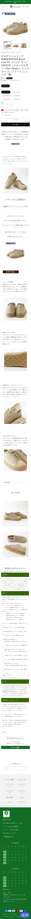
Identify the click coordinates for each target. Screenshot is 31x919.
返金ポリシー (15, 914)
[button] (3, 6)
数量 (2, 102)
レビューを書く (15, 747)
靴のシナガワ (8, 914)
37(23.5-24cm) (7, 96)
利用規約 (6, 916)
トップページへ (21, 802)
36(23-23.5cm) (17, 92)
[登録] (26, 768)
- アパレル (22, 797)
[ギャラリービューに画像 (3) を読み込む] (23, 45)
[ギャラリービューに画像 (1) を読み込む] (7, 45)
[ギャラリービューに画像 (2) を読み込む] (15, 45)
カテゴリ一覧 (21, 779)
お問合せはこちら (9, 836)
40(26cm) (17, 99)
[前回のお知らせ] (3, 2)
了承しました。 (8, 115)
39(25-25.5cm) (7, 99)
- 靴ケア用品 (9, 797)
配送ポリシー (12, 916)
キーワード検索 (9, 779)
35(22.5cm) (6, 92)
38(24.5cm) (17, 96)
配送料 (4, 80)
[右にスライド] (29, 45)
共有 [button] (4, 732)
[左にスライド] (1, 45)
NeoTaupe (6, 86)
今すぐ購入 (15, 124)
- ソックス (9, 802)
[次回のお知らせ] (28, 2)
